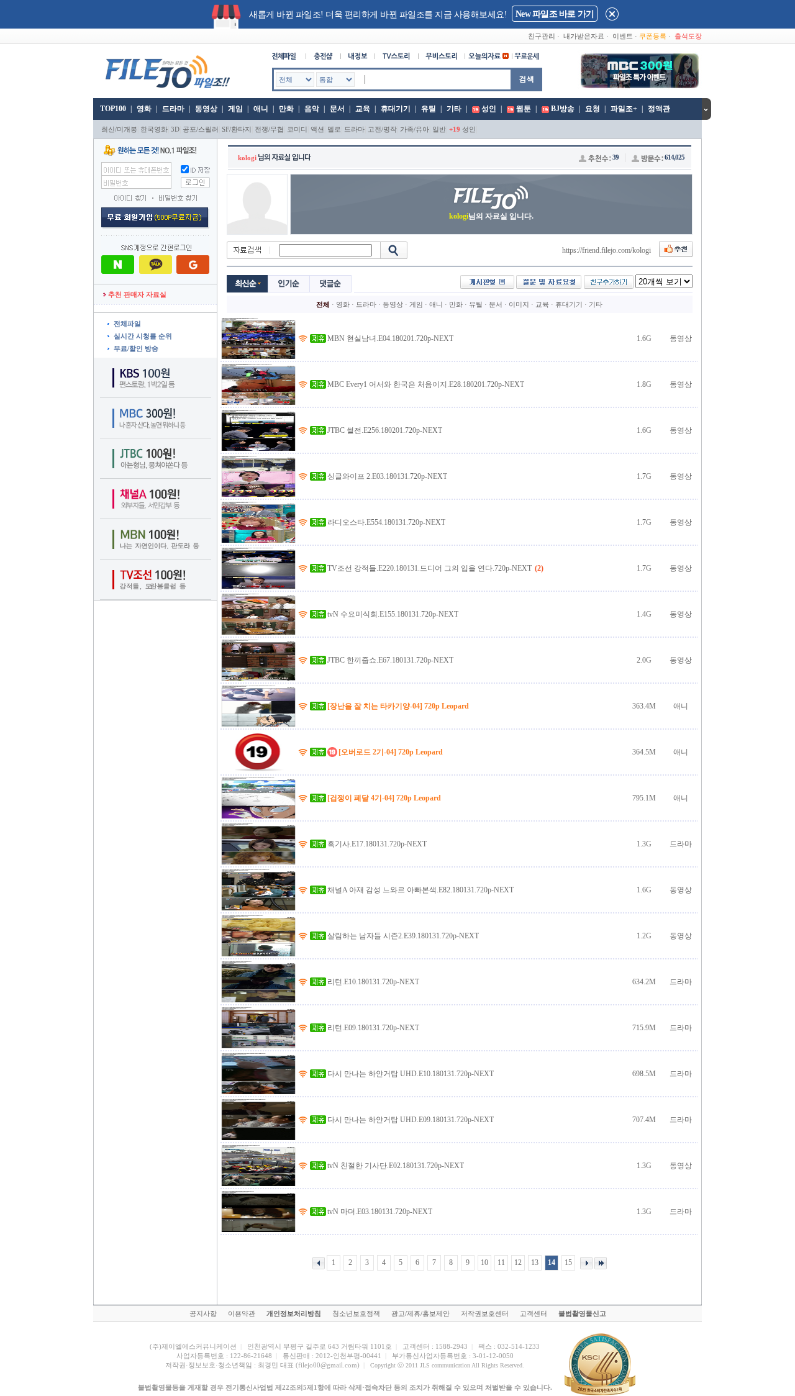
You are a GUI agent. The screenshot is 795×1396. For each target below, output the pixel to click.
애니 (260, 108)
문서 (337, 108)
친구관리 (541, 36)
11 (501, 1262)
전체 (323, 304)
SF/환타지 (237, 129)
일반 (439, 129)
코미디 (297, 129)
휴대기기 (396, 108)
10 (484, 1262)
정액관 (659, 108)
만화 (286, 108)
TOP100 (112, 108)
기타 (454, 108)
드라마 (173, 108)
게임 (235, 108)
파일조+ (624, 108)
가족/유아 (414, 129)
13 (534, 1262)
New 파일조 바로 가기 (555, 14)
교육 (362, 108)
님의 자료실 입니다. (491, 216)
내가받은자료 (583, 36)
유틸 (428, 108)
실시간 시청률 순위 (143, 336)
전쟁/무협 (269, 129)
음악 (311, 108)
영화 (144, 108)
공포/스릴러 (201, 129)
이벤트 (622, 36)
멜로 (334, 129)
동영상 (206, 108)
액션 (317, 129)
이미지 (519, 304)
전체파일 (127, 323)
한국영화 (154, 129)
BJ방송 (563, 108)
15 (568, 1262)
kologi (247, 157)
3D (175, 129)
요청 (592, 108)
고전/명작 (382, 129)
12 (518, 1262)
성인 (488, 108)
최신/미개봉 (119, 129)
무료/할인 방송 (136, 348)
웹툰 (523, 108)
